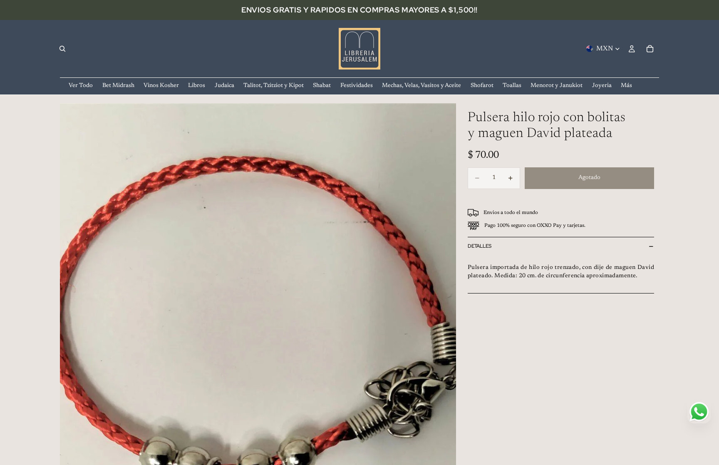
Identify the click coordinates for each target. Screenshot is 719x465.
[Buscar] (62, 49)
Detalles (479, 246)
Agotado (589, 178)
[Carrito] (650, 49)
